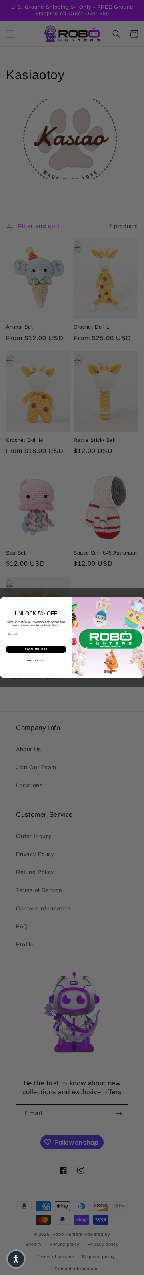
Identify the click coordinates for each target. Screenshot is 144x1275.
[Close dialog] (140, 601)
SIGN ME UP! (36, 649)
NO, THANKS (36, 660)
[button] (16, 1259)
